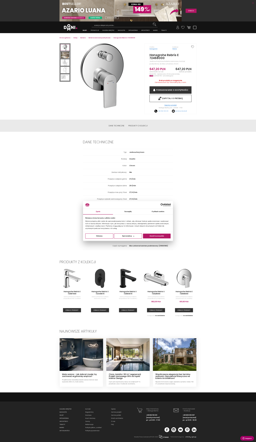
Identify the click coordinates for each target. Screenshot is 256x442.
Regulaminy (89, 412)
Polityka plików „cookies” (93, 428)
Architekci (64, 421)
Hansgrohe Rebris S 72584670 (128, 292)
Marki (62, 428)
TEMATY (164, 30)
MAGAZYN (121, 30)
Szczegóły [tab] (128, 211)
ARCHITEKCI (145, 30)
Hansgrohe (153, 49)
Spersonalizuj (127, 236)
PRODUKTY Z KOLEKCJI (138, 126)
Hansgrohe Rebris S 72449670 (100, 292)
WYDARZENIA (133, 30)
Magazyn (63, 412)
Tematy (62, 424)
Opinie (113, 409)
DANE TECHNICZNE (116, 126)
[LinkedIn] (194, 431)
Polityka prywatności (92, 431)
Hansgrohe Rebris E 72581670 (212, 292)
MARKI (155, 30)
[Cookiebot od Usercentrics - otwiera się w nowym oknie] (162, 204)
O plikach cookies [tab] (158, 211)
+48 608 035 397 (189, 415)
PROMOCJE (95, 30)
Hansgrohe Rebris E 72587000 (72, 292)
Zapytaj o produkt (170, 105)
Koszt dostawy (90, 418)
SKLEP (85, 30)
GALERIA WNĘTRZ (108, 30)
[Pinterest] (187, 431)
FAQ (112, 424)
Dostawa (88, 415)
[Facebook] (166, 431)
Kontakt (88, 409)
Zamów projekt (116, 412)
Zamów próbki (116, 415)
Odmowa (99, 236)
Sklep (62, 415)
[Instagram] (173, 431)
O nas (113, 421)
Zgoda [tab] (98, 211)
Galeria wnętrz (66, 409)
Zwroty (87, 421)
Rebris (174, 49)
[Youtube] (180, 431)
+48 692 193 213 (163, 111)
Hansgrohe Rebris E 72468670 (240, 292)
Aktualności (65, 431)
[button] (65, 47)
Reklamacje (89, 424)
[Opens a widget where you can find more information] (247, 438)
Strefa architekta (117, 418)
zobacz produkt (72, 310)
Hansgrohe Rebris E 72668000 (184, 292)
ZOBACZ (191, 11)
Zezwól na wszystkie (157, 236)
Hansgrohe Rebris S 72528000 (156, 292)
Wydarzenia (64, 418)
